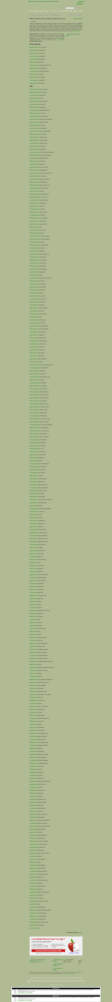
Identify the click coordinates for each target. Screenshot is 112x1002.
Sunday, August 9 (33, 520)
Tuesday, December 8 (34, 158)
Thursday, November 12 (35, 236)
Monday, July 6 (33, 622)
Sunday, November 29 (34, 185)
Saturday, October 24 (34, 293)
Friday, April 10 (33, 883)
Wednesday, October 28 (35, 281)
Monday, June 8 (33, 706)
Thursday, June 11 (33, 697)
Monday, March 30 (33, 916)
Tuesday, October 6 (34, 346)
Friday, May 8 (32, 799)
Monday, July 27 (33, 559)
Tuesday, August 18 (34, 493)
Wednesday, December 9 (35, 155)
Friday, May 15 (33, 778)
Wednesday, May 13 (34, 784)
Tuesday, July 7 (33, 619)
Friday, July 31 (33, 547)
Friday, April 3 (33, 904)
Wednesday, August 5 (34, 532)
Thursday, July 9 (33, 613)
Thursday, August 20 (34, 487)
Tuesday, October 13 (34, 326)
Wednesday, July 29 (34, 553)
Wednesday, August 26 (35, 469)
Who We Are (36, 10)
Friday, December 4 (34, 170)
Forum (52, 977)
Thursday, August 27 (34, 466)
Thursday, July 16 (33, 592)
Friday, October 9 (33, 337)
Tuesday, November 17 (35, 221)
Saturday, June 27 (33, 649)
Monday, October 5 (34, 349)
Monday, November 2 (34, 266)
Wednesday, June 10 (34, 700)
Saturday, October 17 (34, 314)
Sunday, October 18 (34, 311)
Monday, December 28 (34, 98)
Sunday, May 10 (33, 793)
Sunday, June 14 (33, 688)
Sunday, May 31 (33, 730)
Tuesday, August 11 (34, 514)
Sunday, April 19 (33, 856)
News (41, 10)
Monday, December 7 (34, 161)
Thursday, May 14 (33, 781)
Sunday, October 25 (34, 290)
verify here (40, 961)
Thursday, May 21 (33, 760)
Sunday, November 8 (34, 248)
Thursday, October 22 (34, 299)
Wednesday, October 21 (35, 302)
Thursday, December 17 (35, 131)
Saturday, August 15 (34, 502)
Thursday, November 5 (34, 257)
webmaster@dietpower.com (70, 973)
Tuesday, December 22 (35, 116)
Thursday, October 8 (34, 341)
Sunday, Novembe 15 (34, 227)
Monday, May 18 (33, 769)
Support (75, 10)
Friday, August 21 (33, 484)
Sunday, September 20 (34, 394)
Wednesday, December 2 (35, 176)
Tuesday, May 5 (33, 808)
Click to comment (77, 18)
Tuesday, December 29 (35, 95)
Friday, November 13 (34, 233)
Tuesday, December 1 (34, 179)
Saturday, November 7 (34, 251)
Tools (59, 10)
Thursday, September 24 (35, 382)
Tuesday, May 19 (33, 766)
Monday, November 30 (34, 182)
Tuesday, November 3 (34, 263)
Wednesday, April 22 (34, 847)
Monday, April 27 (33, 832)
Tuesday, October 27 (34, 284)
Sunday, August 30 (34, 457)
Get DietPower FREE (67, 10)
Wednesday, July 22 (34, 574)
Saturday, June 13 (33, 691)
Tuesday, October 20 (34, 305)
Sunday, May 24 (33, 751)
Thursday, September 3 (35, 445)
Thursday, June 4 (33, 718)
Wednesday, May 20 (34, 763)
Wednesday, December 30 (35, 92)
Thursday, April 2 (33, 907)
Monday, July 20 (33, 580)
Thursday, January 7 (34, 65)
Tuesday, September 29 (35, 367)
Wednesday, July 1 (34, 637)
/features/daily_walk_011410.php (25, 992)
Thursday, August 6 (34, 529)
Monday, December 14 (34, 140)
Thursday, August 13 (34, 508)
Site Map (79, 977)
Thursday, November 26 (35, 194)
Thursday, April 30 (33, 823)
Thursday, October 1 (34, 361)
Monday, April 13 (33, 874)
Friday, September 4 (34, 442)
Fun (51, 10)
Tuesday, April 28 (33, 829)
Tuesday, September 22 (35, 388)
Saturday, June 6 (33, 712)
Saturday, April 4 (33, 901)
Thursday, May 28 (33, 739)
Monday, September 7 (34, 433)
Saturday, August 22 (34, 481)
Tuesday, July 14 (33, 598)
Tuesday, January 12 (34, 50)
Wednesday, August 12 (35, 511)
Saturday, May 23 (33, 754)
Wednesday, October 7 (34, 343)
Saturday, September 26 (35, 376)
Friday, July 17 (33, 589)
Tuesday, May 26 (33, 745)
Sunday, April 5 (33, 898)
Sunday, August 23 (34, 478)
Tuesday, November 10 (35, 242)
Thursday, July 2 (33, 634)
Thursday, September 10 (35, 424)
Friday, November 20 (34, 212)
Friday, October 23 (34, 296)
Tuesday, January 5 (34, 71)
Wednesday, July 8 (34, 616)
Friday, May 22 (33, 757)
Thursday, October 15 (34, 319)
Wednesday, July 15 (34, 595)
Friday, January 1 (33, 83)
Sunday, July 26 (33, 562)
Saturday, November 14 (35, 230)
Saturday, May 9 (33, 796)
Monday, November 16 (34, 224)
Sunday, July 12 (33, 604)
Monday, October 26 (34, 287)
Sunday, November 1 (34, 269)
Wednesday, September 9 (35, 427)
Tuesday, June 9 (33, 703)
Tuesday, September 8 (34, 430)
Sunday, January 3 (34, 77)
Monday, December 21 (34, 119)
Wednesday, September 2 (35, 448)
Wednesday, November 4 (35, 260)
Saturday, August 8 (34, 523)
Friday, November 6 (34, 254)
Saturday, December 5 (34, 167)
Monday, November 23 (34, 203)
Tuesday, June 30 (33, 640)
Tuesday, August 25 (34, 472)
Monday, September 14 (35, 412)
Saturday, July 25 (33, 565)
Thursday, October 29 (34, 278)
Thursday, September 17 (35, 403)
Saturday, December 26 (35, 104)
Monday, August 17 (34, 496)
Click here (64, 959)
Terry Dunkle (61, 39)
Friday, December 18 (34, 128)
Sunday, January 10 (34, 56)
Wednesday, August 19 (35, 490)
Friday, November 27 (34, 191)
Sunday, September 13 (34, 415)
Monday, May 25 (33, 748)
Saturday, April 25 (33, 838)
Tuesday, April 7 (33, 892)
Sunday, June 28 (33, 646)
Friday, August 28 (33, 463)
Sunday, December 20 (34, 122)
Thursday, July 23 (33, 571)
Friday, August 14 (33, 505)
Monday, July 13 (33, 601)
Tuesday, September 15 (35, 409)
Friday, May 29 (33, 736)
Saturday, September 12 (35, 418)
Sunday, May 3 (33, 814)
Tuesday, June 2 (33, 724)
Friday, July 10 (33, 610)
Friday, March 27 (33, 925)
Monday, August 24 (34, 475)
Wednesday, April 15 (34, 868)
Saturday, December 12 (35, 146)
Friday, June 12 (33, 694)
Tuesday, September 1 (34, 451)
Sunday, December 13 (34, 143)
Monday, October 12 (34, 329)
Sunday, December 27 (34, 101)
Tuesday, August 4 (34, 535)
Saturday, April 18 (33, 859)
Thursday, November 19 (35, 215)
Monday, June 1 (33, 727)
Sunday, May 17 (33, 772)
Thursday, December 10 (35, 152)
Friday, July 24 (33, 568)
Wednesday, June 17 (34, 679)
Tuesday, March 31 (34, 913)
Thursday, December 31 (35, 89)
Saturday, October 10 (34, 334)
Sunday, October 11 (34, 331)
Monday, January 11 (34, 53)
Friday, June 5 (33, 715)
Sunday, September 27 (34, 373)
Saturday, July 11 (33, 607)
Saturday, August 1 (34, 544)
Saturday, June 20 (33, 670)
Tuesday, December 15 (35, 137)
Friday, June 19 (33, 673)
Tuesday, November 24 (35, 200)
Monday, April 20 (33, 853)
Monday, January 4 (34, 74)
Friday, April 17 (33, 862)
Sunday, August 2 (33, 541)
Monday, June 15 (33, 685)
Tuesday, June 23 (33, 661)
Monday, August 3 (33, 538)
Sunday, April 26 (33, 835)
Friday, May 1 (32, 820)
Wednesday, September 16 (35, 406)
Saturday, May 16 (33, 775)
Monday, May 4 (33, 811)
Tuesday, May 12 (33, 787)
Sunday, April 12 (33, 877)
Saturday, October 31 (34, 272)
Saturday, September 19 (35, 397)
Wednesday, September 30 (35, 364)
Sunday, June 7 (33, 709)
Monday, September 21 (35, 391)
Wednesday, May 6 (34, 805)
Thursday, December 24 (35, 110)
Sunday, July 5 (33, 625)
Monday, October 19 (34, 308)
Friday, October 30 (34, 275)
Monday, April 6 (33, 895)
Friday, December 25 (34, 107)
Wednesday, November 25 (35, 197)
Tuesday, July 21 (33, 577)
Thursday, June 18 (34, 676)
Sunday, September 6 (34, 436)
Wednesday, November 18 (35, 218)
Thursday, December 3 (34, 173)
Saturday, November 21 (35, 209)
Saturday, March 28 (34, 922)
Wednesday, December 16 (35, 134)
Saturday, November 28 (35, 188)
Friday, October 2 (33, 358)
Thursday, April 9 (33, 886)
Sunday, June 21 (33, 667)
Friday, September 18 (34, 400)
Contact (64, 977)
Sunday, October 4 (34, 352)
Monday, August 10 (34, 517)
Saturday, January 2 (34, 80)
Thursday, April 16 (33, 865)
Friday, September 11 (34, 421)
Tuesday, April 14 (33, 871)
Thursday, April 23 (33, 844)
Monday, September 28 (35, 370)
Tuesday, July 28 (33, 556)
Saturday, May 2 (33, 817)
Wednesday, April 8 (34, 889)
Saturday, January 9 (34, 59)
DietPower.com (74, 977)
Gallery (80, 10)
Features (46, 10)
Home (30, 10)
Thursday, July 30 (33, 550)
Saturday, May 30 (33, 733)
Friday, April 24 (33, 841)
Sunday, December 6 (34, 164)
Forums (55, 10)
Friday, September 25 (34, 379)
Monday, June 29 (33, 643)
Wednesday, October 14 (35, 322)
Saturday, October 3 (34, 355)
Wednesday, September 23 (35, 385)
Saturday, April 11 (33, 880)
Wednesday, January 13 (35, 47)
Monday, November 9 (34, 245)
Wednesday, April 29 (34, 826)
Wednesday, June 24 (34, 658)
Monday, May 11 (33, 790)
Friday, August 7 (33, 526)
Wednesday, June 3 (34, 721)
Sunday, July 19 (33, 583)
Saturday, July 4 (33, 628)
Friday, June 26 (33, 652)
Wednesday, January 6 (34, 68)
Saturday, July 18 (33, 586)
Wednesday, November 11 (35, 239)
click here (80, 932)
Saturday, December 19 (35, 125)
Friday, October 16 (34, 317)
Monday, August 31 (34, 454)
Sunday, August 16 (34, 499)
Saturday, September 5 (35, 439)
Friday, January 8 (33, 62)
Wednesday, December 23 (35, 113)
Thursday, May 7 (33, 802)
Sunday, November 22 (34, 206)
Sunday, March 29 (33, 919)
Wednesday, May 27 (34, 742)
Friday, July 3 (32, 631)
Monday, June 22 (33, 664)
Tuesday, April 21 (33, 850)
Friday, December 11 (34, 149)
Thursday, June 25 (34, 655)
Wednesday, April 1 (34, 910)
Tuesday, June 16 (33, 682)
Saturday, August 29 (34, 460)
